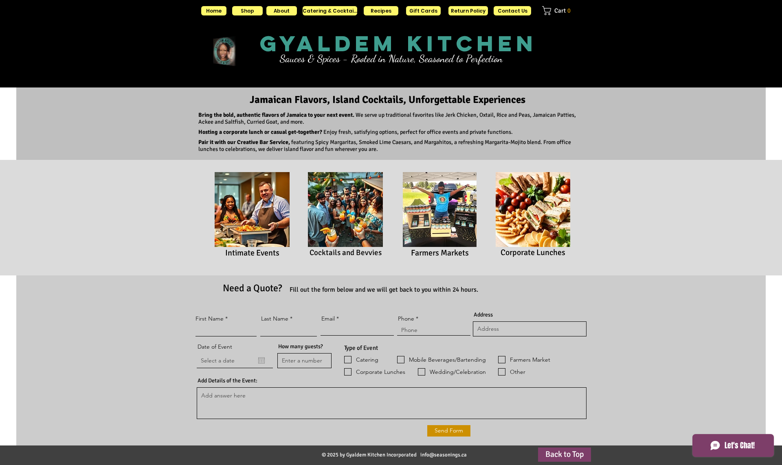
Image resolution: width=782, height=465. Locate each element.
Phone (406, 318)
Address (483, 315)
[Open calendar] (261, 360)
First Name (210, 318)
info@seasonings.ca (443, 455)
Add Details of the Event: (227, 381)
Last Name (274, 318)
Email (328, 318)
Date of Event (215, 346)
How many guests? (300, 346)
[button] (561, 10)
